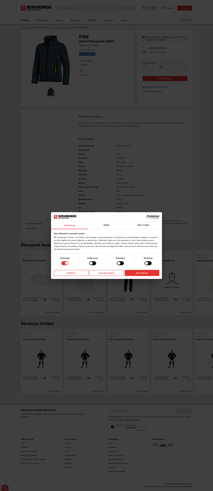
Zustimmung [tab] (69, 225)
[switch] (92, 263)
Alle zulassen (142, 273)
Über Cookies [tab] (143, 225)
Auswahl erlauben (106, 273)
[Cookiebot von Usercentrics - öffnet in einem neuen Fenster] (148, 217)
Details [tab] (107, 225)
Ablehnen (71, 273)
